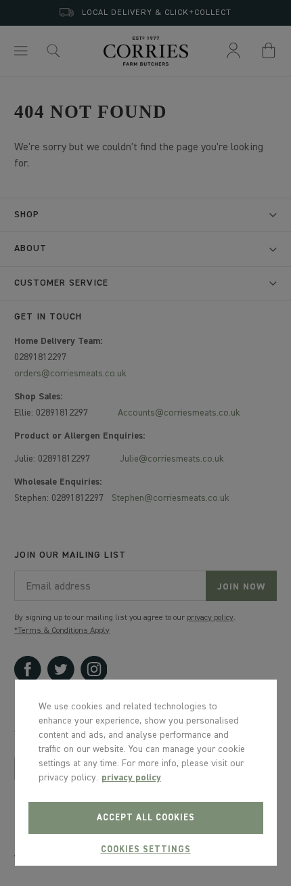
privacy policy (131, 777)
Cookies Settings (146, 849)
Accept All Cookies (146, 818)
